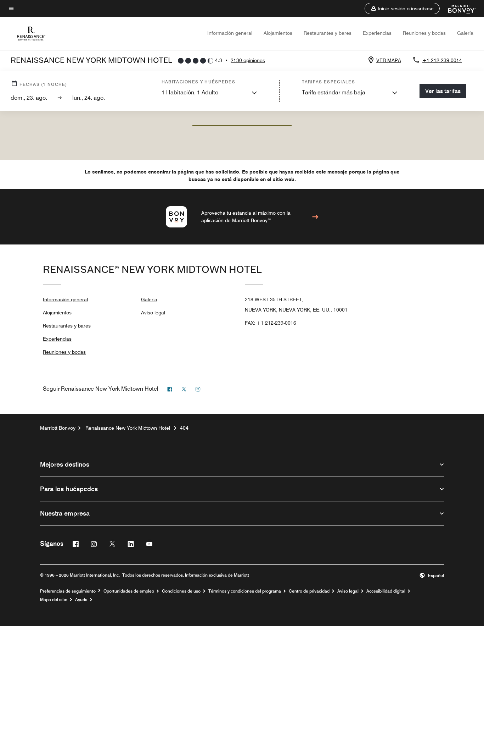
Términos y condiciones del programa (244, 591)
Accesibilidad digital (385, 591)
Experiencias (377, 33)
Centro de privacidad (309, 591)
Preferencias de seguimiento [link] (68, 591)
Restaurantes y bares (327, 33)
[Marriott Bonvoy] (457, 8)
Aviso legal (153, 312)
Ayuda (81, 599)
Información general (229, 33)
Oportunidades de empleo (128, 591)
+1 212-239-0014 (442, 60)
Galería (465, 33)
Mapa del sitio (53, 599)
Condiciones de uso (181, 591)
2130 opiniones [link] (248, 60)
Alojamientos (278, 33)
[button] (402, 8)
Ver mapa (388, 60)
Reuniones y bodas (424, 33)
